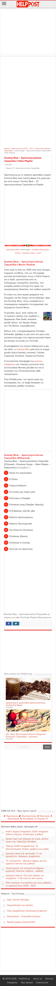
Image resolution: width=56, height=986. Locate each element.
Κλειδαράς (28, 818)
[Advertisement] (28, 31)
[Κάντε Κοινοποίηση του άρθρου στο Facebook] (9, 623)
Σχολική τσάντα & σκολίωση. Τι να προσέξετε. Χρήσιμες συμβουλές (24, 855)
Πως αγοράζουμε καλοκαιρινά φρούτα (27, 910)
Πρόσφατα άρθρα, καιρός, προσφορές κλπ (19, 826)
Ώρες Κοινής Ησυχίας (18, 899)
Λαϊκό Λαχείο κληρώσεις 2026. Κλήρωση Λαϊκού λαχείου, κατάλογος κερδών (27, 833)
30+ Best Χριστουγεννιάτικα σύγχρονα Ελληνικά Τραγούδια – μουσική (26, 735)
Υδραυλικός (11, 816)
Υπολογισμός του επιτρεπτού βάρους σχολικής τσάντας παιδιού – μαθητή (25, 869)
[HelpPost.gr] (28, 4)
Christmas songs (28, 253)
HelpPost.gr (24, 978)
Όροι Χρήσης (27, 982)
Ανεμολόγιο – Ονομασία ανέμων (23, 916)
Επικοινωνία (42, 982)
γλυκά (38, 253)
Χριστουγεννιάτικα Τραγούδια (28, 168)
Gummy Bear (23, 349)
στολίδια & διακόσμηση (40, 249)
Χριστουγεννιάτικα (13, 249)
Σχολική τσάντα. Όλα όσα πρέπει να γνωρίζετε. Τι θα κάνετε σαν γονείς (25, 876)
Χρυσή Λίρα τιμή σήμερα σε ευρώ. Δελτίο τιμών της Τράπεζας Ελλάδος (27, 840)
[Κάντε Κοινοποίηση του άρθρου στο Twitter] (16, 623)
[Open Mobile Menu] (4, 3)
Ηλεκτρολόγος (29, 816)
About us (37, 978)
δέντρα (17, 253)
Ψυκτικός (44, 816)
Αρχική (7, 148)
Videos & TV (10, 168)
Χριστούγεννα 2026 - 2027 (22, 148)
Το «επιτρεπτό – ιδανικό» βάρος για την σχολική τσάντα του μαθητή (26, 862)
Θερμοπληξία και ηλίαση (20, 905)
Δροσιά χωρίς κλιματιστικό (21, 922)
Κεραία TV (42, 818)
